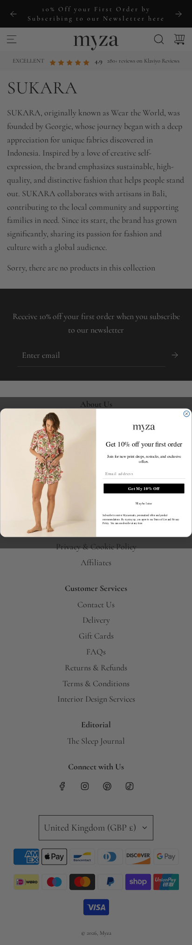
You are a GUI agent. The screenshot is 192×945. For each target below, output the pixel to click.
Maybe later (144, 503)
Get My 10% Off (143, 488)
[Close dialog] (187, 414)
